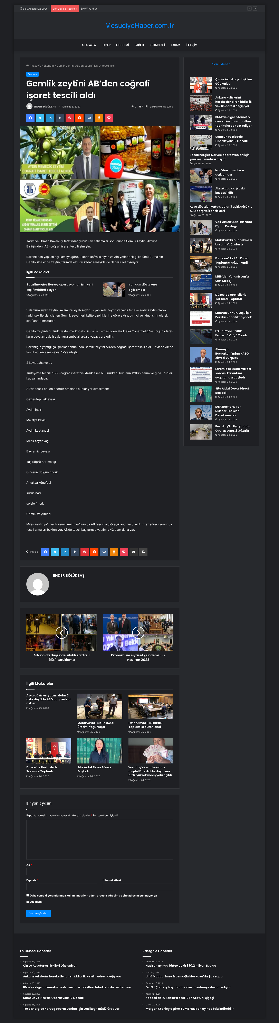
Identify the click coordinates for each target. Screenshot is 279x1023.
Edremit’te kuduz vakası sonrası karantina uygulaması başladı (233, 373)
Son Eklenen (221, 64)
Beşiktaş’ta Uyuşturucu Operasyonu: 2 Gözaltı (232, 428)
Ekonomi (122, 45)
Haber (106, 45)
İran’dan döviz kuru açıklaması (229, 172)
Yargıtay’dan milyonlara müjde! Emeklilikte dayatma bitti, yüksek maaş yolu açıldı (150, 771)
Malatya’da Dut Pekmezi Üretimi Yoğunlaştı (95, 725)
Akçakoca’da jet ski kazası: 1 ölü (230, 190)
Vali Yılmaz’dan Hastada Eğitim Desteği (233, 224)
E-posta (32, 880)
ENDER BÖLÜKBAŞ (45, 106)
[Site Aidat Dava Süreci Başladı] (99, 750)
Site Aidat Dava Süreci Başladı (94, 769)
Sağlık (139, 45)
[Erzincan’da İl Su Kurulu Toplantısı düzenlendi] (150, 706)
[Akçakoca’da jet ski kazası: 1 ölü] (201, 194)
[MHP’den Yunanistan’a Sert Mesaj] (201, 282)
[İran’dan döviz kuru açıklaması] (114, 289)
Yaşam (175, 45)
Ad (29, 864)
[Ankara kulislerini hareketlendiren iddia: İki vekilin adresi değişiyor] (201, 103)
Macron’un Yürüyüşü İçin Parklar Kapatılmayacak (233, 315)
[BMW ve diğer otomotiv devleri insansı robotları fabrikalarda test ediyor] (201, 122)
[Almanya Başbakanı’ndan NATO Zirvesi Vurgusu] (201, 355)
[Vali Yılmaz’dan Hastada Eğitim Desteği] (201, 227)
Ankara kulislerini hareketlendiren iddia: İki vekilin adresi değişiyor (233, 101)
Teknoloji (157, 45)
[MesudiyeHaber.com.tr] (139, 26)
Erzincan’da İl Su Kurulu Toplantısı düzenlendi (145, 725)
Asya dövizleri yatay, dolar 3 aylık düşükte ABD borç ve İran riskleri (48, 699)
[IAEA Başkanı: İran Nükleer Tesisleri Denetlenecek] (201, 412)
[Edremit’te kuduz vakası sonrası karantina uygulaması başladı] (201, 374)
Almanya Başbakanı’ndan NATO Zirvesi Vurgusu (232, 353)
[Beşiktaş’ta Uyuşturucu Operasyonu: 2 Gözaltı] (201, 432)
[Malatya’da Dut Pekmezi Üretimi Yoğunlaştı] (99, 706)
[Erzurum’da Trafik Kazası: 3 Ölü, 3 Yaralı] (201, 336)
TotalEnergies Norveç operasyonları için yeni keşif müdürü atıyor (220, 157)
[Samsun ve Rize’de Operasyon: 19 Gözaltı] (201, 142)
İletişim (191, 45)
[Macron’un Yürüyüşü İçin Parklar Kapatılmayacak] (201, 318)
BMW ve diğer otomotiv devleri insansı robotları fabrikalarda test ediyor (126, 8)
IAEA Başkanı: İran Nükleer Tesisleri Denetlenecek (228, 411)
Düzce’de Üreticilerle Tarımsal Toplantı (42, 769)
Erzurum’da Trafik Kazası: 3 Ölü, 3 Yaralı (231, 333)
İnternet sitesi (112, 880)
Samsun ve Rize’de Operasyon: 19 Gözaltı (231, 139)
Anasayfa (89, 45)
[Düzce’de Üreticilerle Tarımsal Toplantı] (48, 750)
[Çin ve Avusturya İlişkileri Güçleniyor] (201, 85)
